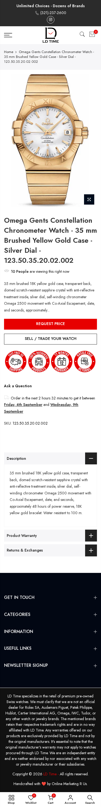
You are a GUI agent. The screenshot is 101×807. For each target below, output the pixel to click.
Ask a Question (18, 386)
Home (8, 52)
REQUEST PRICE (50, 323)
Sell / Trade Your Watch (50, 338)
